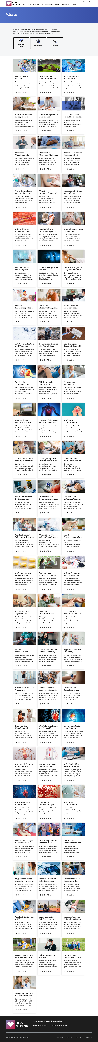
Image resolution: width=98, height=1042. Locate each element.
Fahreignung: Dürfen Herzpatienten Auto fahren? (48, 459)
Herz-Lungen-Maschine (21, 77)
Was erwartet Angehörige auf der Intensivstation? (72, 842)
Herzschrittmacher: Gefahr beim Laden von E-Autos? (72, 918)
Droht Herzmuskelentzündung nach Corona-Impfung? (73, 536)
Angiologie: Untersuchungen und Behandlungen (48, 803)
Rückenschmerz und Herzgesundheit (73, 154)
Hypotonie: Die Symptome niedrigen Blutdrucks (48, 498)
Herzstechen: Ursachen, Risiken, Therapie (47, 154)
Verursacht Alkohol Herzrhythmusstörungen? (24, 459)
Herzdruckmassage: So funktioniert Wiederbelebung (24, 842)
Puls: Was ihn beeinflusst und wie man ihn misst (72, 612)
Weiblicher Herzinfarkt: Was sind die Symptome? (48, 612)
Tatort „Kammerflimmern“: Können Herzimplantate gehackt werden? (48, 192)
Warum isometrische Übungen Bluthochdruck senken (24, 689)
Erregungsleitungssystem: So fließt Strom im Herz (48, 421)
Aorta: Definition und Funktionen (24, 803)
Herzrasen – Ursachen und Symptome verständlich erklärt (24, 154)
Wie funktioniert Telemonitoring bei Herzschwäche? (23, 536)
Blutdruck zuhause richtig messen (23, 116)
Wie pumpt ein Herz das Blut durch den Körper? (24, 994)
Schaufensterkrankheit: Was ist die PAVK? (48, 345)
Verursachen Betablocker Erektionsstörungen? (73, 383)
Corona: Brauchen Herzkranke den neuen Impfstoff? (72, 880)
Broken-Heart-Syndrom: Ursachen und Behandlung (48, 574)
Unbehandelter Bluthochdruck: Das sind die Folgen (73, 459)
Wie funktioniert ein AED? (24, 918)
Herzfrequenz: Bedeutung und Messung (70, 689)
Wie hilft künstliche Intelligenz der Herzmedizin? (48, 880)
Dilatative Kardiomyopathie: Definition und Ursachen (23, 307)
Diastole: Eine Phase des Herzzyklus (48, 727)
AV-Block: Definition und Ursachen (24, 345)
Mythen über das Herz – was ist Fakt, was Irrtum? (24, 421)
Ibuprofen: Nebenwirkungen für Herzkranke (48, 307)
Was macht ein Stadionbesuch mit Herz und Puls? (47, 77)
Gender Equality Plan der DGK (83, 1037)
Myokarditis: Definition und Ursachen (70, 421)
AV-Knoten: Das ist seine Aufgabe (72, 727)
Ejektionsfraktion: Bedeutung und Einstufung (23, 498)
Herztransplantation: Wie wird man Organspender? (48, 842)
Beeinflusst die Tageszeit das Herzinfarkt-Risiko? (24, 612)
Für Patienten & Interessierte (50, 4)
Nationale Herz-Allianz (69, 4)
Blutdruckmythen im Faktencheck (48, 116)
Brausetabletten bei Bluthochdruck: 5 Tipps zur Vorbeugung (48, 650)
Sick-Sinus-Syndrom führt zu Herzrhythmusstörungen (48, 268)
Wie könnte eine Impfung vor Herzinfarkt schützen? (46, 383)
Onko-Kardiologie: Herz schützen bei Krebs (23, 192)
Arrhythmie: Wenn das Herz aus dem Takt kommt (72, 765)
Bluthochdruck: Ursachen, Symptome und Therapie (49, 230)
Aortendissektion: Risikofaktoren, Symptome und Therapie (72, 77)
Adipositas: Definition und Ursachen (70, 803)
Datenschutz (61, 1037)
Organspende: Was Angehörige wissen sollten (23, 880)
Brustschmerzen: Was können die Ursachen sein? (73, 230)
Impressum (69, 1037)
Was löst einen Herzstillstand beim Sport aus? (72, 956)
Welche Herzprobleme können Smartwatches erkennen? (21, 650)
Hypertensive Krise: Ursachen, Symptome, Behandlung (72, 650)
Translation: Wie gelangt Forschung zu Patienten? (49, 536)
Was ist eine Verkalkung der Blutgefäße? (22, 383)
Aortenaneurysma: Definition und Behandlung (47, 765)
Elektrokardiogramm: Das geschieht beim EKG (73, 268)
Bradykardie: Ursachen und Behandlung (21, 727)
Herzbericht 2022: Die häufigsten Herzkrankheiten (23, 268)
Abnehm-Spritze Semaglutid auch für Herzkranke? (73, 345)
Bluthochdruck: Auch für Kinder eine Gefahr (48, 689)
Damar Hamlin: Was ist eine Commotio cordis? (24, 956)
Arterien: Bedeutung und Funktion (24, 765)
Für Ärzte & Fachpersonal (31, 4)
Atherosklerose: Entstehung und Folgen (22, 230)
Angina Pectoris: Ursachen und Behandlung (71, 307)
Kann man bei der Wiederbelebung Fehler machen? (47, 918)
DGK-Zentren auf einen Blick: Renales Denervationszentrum (73, 116)
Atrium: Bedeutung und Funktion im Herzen (72, 574)
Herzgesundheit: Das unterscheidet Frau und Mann (73, 192)
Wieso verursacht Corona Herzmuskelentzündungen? (48, 956)
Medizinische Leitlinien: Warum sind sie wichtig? (72, 498)
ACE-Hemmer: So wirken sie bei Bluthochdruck (23, 574)
